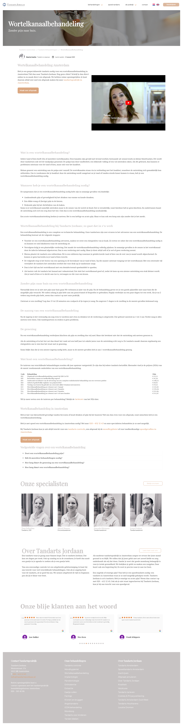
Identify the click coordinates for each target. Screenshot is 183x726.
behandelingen (94, 5)
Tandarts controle (73, 665)
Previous (22, 511)
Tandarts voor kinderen (75, 715)
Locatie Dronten (126, 707)
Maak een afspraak (28, 90)
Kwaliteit (122, 684)
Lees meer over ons (150, 550)
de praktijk (129, 5)
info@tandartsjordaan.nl (23, 677)
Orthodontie (70, 684)
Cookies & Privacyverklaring (131, 696)
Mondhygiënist (72, 669)
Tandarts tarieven (126, 692)
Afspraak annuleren (127, 677)
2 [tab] (82, 643)
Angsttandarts (71, 703)
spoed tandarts (114, 5)
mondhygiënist (110, 429)
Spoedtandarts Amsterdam (131, 669)
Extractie (69, 688)
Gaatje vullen (71, 692)
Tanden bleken (71, 719)
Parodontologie (72, 681)
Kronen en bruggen (74, 700)
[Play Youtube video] (128, 102)
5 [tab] (88, 643)
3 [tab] (84, 643)
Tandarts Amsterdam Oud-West (133, 700)
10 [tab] (98, 643)
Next (160, 511)
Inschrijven (171, 4)
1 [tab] (80, 643)
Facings (68, 696)
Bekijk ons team (153, 483)
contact (145, 5)
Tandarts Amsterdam (128, 665)
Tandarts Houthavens (128, 703)
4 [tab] (86, 643)
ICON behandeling (73, 707)
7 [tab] (92, 643)
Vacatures (122, 688)
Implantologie (71, 677)
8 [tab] (94, 643)
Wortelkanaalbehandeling (77, 673)
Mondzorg (69, 711)
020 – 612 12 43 (96, 423)
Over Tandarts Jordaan (128, 681)
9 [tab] (96, 643)
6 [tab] (90, 643)
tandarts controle (76, 429)
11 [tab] (101, 643)
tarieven (79, 399)
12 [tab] (103, 643)
